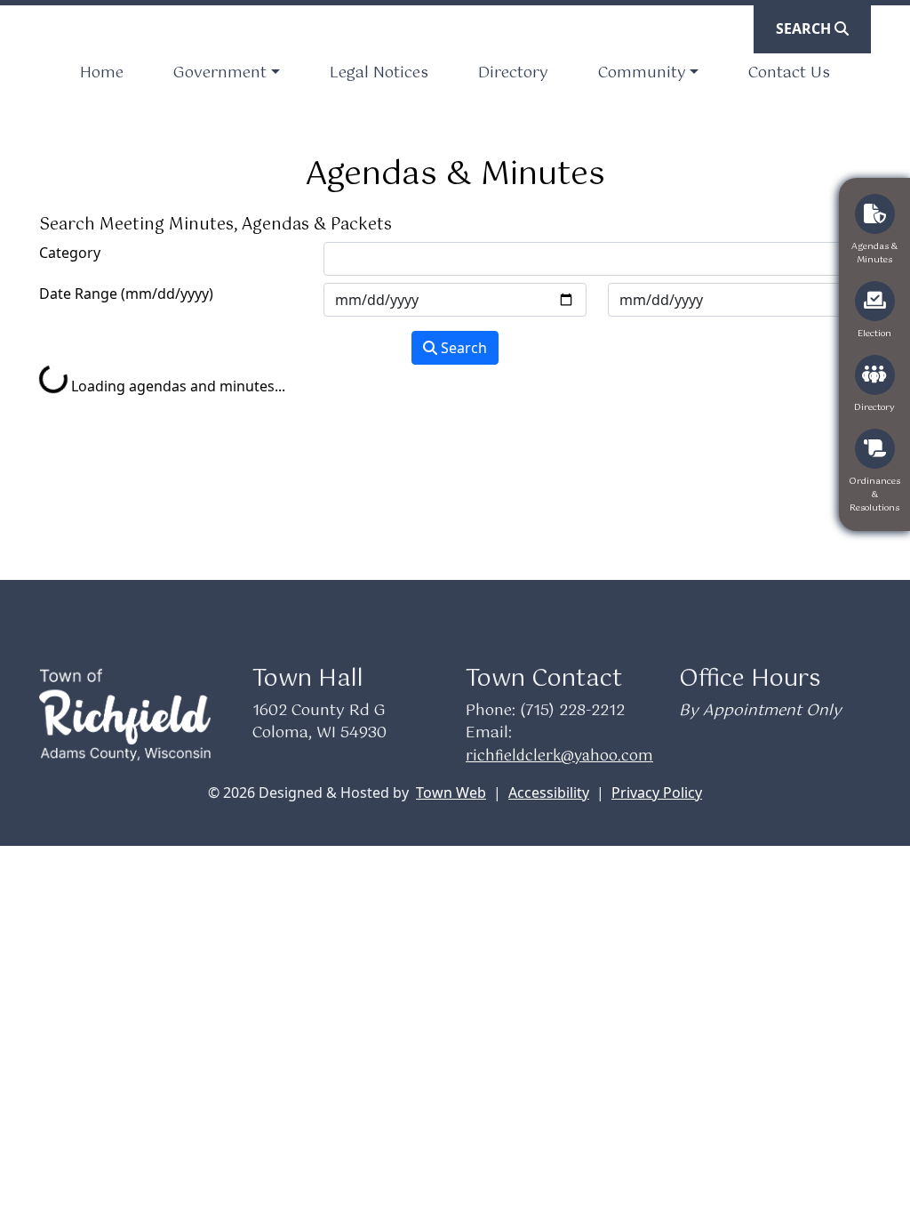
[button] (226, 74)
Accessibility (548, 792)
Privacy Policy (656, 792)
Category (69, 252)
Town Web (451, 792)
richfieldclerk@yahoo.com (559, 756)
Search (462, 348)
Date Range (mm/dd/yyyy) (126, 293)
